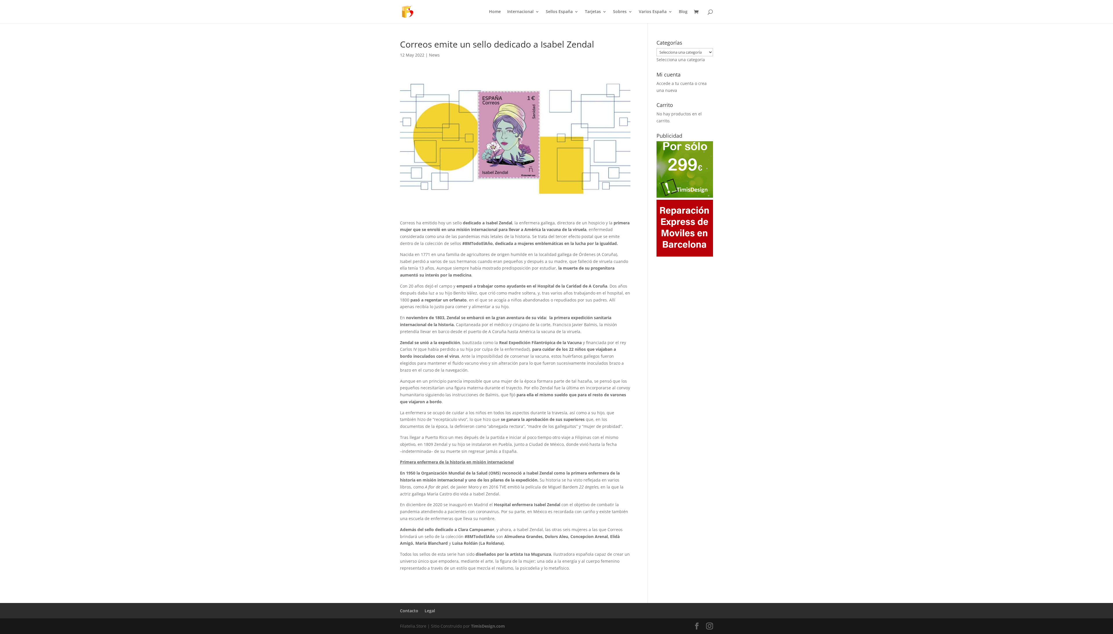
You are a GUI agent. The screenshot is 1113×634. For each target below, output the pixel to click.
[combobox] (680, 59)
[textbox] (680, 59)
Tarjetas (593, 12)
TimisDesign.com (488, 626)
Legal (430, 610)
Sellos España (559, 12)
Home (495, 12)
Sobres (620, 12)
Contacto (409, 610)
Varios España (653, 12)
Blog (683, 12)
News (434, 55)
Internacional (520, 12)
